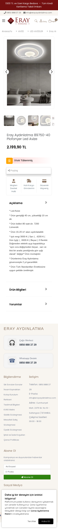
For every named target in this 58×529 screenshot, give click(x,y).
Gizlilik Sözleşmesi (13, 414)
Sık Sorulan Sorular (13, 384)
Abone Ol (28, 477)
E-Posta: (33, 393)
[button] (43, 21)
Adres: (32, 402)
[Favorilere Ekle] (9, 161)
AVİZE (21, 31)
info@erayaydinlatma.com (39, 12)
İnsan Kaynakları (12, 389)
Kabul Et (46, 521)
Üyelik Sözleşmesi (13, 429)
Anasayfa (7, 31)
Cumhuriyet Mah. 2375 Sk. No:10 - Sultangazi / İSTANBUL (39, 407)
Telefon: (33, 384)
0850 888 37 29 (13, 12)
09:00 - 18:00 (35, 421)
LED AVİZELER (36, 31)
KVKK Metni (9, 409)
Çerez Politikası (11, 439)
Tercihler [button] (32, 521)
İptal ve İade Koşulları (14, 434)
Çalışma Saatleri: (38, 417)
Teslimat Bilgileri (12, 404)
